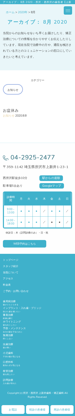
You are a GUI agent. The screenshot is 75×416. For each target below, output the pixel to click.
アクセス (8, 278)
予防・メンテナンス (14, 330)
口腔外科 (11, 363)
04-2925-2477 (32, 157)
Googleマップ (51, 186)
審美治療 (8, 316)
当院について (10, 272)
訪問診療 (9, 381)
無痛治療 (8, 337)
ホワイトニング (12, 323)
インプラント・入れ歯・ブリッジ (22, 309)
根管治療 (8, 372)
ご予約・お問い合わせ (15, 291)
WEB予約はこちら (24, 244)
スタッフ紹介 (10, 266)
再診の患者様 (62, 410)
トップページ (10, 260)
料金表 (7, 284)
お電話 (13, 410)
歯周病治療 (10, 303)
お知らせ (13, 90)
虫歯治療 (8, 346)
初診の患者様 (37, 410)
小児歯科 (11, 354)
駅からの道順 (51, 178)
